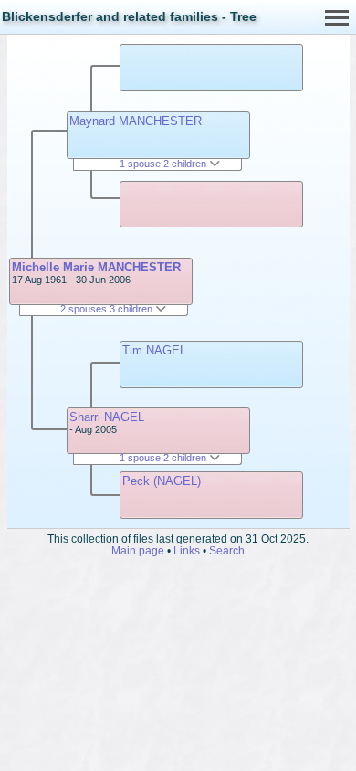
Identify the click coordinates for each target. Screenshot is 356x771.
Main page (137, 550)
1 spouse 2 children (164, 163)
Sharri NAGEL (106, 417)
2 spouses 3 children (107, 308)
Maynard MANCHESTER (135, 121)
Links (186, 550)
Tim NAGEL (154, 350)
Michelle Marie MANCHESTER (96, 267)
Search (227, 550)
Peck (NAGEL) (161, 481)
